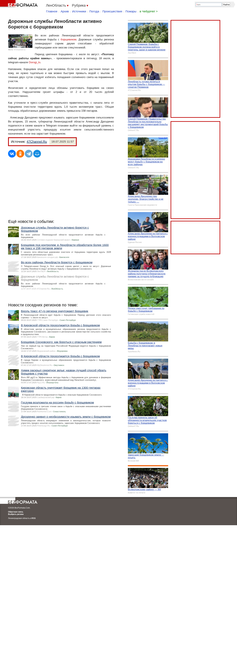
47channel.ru (19, 50)
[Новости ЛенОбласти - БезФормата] (19, 4)
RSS (34, 518)
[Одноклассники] (20, 154)
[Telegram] (29, 154)
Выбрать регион (16, 514)
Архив (65, 11)
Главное (51, 11)
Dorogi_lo (34, 62)
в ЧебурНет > (149, 11)
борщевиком (68, 39)
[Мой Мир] (37, 154)
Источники (79, 11)
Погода (94, 11)
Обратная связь (15, 512)
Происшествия (112, 11)
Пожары (130, 11)
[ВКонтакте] (12, 154)
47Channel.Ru (37, 141)
